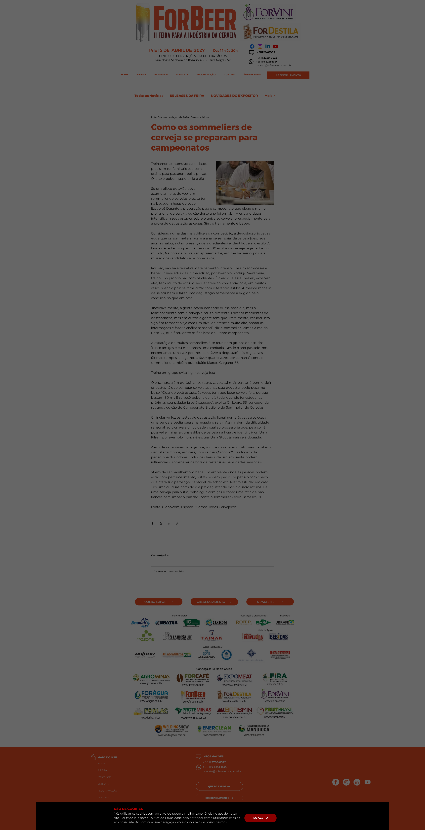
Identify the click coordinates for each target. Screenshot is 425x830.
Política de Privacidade (165, 818)
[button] (260, 818)
